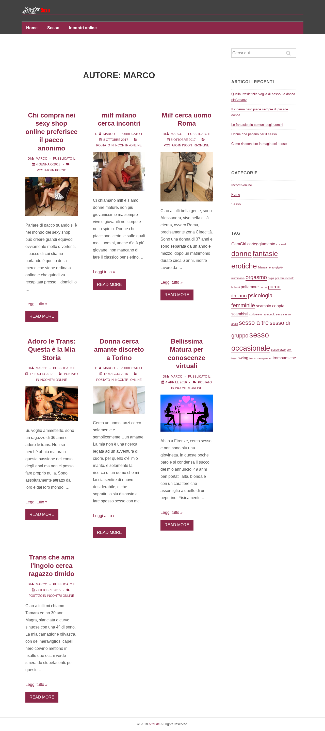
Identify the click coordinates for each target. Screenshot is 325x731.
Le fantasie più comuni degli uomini (257, 125)
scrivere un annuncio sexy (265, 314)
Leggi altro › (103, 516)
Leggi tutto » (36, 304)
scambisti (239, 314)
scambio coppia (270, 306)
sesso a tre (254, 322)
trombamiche (284, 358)
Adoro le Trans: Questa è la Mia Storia (51, 349)
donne (241, 254)
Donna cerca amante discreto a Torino (119, 349)
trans (252, 358)
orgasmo (256, 277)
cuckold (281, 244)
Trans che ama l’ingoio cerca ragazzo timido (51, 565)
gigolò (279, 267)
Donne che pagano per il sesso (254, 134)
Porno (60, 170)
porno (263, 287)
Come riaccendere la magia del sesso (259, 144)
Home (32, 28)
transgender (264, 358)
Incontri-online (128, 145)
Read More (41, 316)
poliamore (250, 287)
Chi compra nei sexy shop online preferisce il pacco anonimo (51, 131)
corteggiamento (261, 244)
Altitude (154, 724)
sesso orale (278, 349)
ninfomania (238, 278)
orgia (271, 278)
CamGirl (238, 244)
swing (243, 358)
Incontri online (83, 28)
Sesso (53, 28)
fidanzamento (266, 267)
